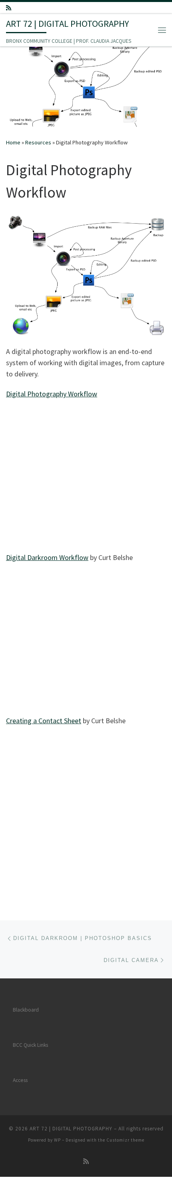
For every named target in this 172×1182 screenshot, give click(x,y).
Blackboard (26, 1009)
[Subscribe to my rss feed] (8, 7)
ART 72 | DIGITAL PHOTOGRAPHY (71, 1128)
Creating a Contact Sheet (43, 720)
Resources (38, 142)
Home (13, 142)
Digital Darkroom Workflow (47, 557)
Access (20, 1080)
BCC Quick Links (30, 1045)
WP (57, 1140)
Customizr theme (125, 1140)
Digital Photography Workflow (51, 393)
